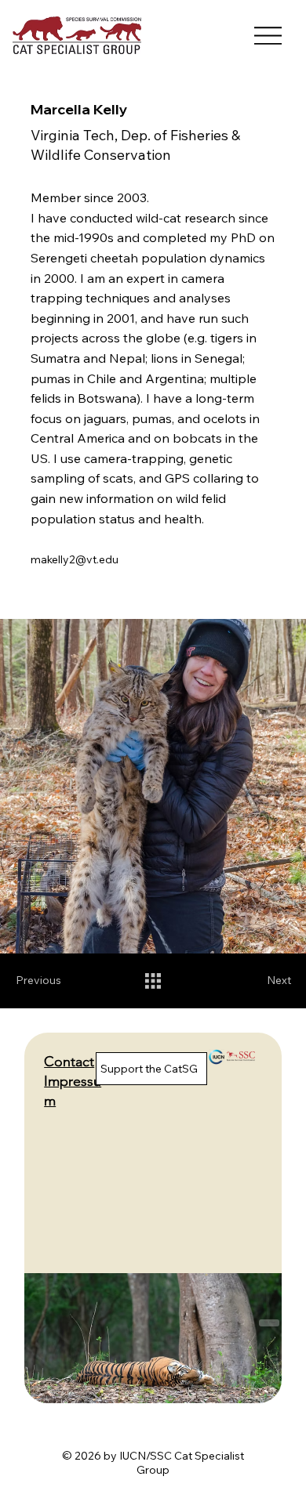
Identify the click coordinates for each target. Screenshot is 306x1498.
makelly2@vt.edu (74, 559)
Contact (69, 1061)
